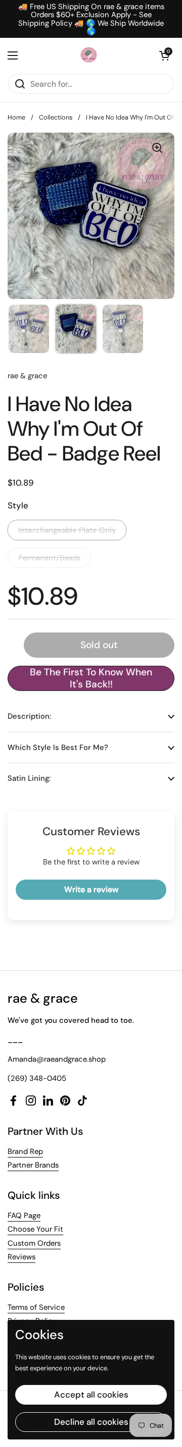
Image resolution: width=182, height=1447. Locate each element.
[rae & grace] (88, 55)
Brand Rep (25, 1151)
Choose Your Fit (35, 1229)
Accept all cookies (91, 1394)
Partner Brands (33, 1165)
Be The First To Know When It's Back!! (91, 678)
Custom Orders (34, 1243)
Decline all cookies (91, 1421)
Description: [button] (29, 716)
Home (16, 117)
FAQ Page (24, 1215)
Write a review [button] (91, 889)
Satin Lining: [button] (29, 778)
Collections (55, 117)
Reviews (21, 1257)
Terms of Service (36, 1307)
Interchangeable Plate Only (67, 530)
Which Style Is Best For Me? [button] (58, 747)
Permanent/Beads (49, 558)
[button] (164, 55)
